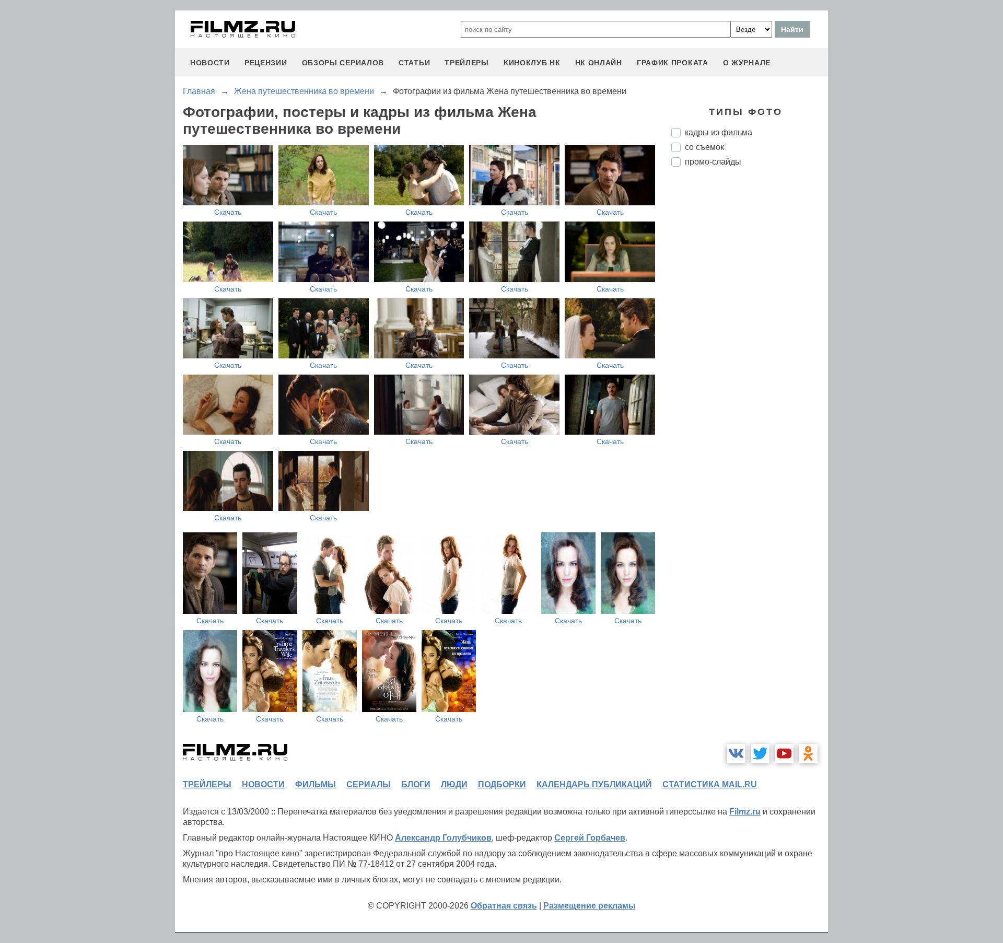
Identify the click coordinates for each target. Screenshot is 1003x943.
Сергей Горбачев (589, 837)
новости (210, 63)
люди (454, 784)
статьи (414, 63)
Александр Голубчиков (443, 837)
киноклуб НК (532, 63)
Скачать (227, 212)
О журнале (747, 63)
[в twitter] (760, 753)
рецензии (265, 63)
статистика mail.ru (709, 784)
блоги (415, 784)
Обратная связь (504, 905)
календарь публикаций (594, 784)
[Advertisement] (749, 349)
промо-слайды (713, 161)
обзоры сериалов (343, 63)
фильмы (315, 784)
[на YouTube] (784, 753)
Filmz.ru (745, 811)
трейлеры (467, 63)
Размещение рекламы (589, 905)
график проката (672, 63)
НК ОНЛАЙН (598, 63)
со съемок (704, 147)
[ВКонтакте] (736, 753)
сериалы (368, 784)
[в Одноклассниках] (808, 753)
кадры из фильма (718, 132)
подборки (502, 784)
